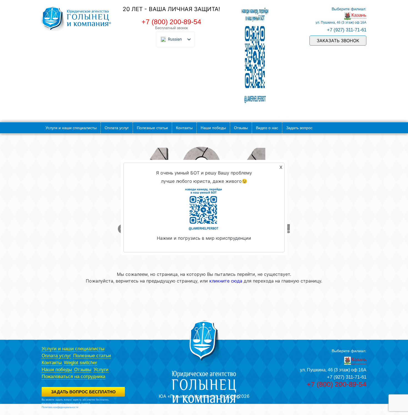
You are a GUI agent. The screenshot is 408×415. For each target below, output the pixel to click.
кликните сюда (225, 281)
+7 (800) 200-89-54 (171, 22)
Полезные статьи (152, 128)
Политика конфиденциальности (60, 407)
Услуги (101, 369)
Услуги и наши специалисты (71, 128)
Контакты (184, 128)
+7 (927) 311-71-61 (346, 29)
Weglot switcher (80, 362)
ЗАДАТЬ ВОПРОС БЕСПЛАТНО (83, 391)
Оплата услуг (117, 128)
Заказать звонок (338, 40)
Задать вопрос (299, 128)
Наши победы (213, 128)
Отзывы (241, 128)
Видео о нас (267, 128)
